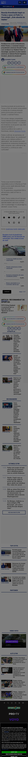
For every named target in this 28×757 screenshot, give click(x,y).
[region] (14, 740)
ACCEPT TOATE (14, 752)
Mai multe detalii (7, 731)
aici (7, 737)
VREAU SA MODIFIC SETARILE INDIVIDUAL (14, 754)
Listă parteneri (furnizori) (5, 749)
